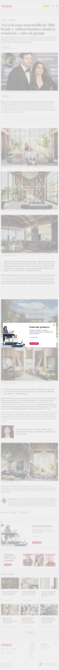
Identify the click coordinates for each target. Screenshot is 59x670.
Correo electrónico (33, 337)
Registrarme (34, 343)
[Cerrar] (54, 325)
